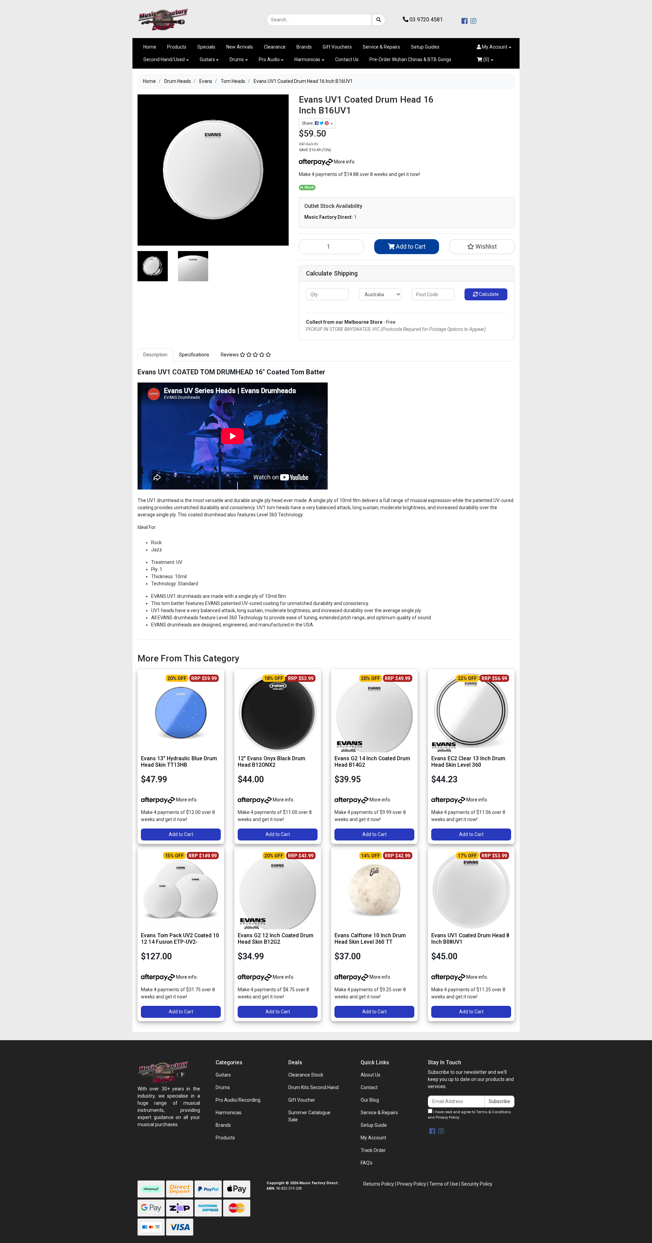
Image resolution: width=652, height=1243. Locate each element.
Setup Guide (374, 1125)
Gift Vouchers (337, 47)
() (485, 59)
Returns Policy (378, 1184)
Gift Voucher (301, 1100)
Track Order (373, 1150)
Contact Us (347, 59)
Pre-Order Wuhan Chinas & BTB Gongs (410, 59)
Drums (237, 59)
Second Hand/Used (164, 59)
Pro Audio (269, 59)
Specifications (194, 354)
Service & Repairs (381, 47)
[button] (494, 47)
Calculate (488, 294)
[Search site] (378, 20)
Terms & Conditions (493, 1112)
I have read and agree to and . (469, 1115)
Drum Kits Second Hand (313, 1087)
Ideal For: (147, 527)
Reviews (230, 354)
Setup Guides (425, 47)
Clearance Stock (305, 1075)
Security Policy (476, 1184)
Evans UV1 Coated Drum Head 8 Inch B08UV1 (470, 938)
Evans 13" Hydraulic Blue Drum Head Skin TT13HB (179, 761)
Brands (304, 47)
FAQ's (367, 1163)
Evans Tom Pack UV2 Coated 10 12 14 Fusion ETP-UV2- (180, 938)
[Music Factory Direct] (163, 19)
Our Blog (370, 1100)
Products (176, 47)
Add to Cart (410, 246)
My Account (373, 1137)
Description (155, 354)
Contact (369, 1087)
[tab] (155, 354)
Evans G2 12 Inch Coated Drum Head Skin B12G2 (275, 938)
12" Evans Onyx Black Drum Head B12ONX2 (271, 761)
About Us (370, 1075)
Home (149, 47)
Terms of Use (443, 1184)
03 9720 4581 (425, 19)
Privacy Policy (447, 1117)
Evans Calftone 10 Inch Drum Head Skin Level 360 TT (370, 938)
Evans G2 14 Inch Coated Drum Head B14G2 (372, 761)
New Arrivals (239, 47)
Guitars (207, 59)
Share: (308, 123)
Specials (206, 47)
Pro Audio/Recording (238, 1100)
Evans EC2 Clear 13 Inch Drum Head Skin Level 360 (468, 761)
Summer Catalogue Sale (309, 1116)
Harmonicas (307, 59)
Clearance (275, 47)
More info (344, 161)
